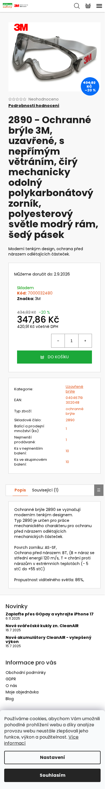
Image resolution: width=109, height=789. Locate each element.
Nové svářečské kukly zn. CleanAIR (42, 626)
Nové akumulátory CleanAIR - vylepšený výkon (48, 639)
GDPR (11, 679)
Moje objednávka (22, 692)
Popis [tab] (20, 490)
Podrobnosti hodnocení (33, 105)
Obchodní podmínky (26, 672)
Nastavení (52, 757)
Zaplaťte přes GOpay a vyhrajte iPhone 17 (50, 614)
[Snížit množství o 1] (58, 340)
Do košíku (58, 357)
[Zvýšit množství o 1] (85, 340)
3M (38, 298)
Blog (10, 699)
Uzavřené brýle (74, 389)
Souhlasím (52, 775)
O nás (11, 685)
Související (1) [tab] (45, 490)
